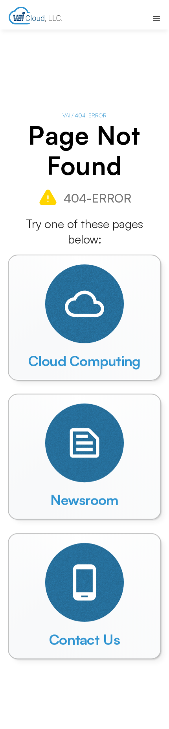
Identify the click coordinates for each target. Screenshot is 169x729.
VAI (66, 115)
